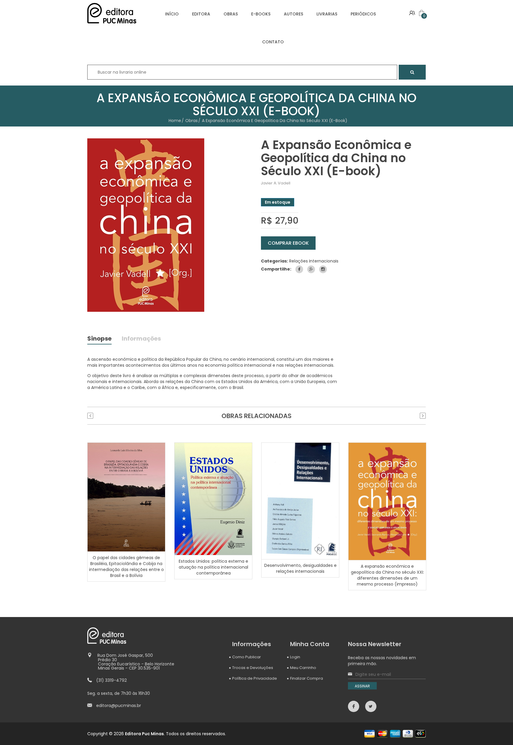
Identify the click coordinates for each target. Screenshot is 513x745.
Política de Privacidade (254, 678)
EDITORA (201, 14)
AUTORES (293, 14)
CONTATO (273, 42)
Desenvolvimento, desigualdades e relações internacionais (300, 568)
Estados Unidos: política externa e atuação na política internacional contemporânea (213, 567)
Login (295, 657)
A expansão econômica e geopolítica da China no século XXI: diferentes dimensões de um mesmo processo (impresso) (387, 575)
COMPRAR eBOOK (288, 243)
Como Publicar (246, 657)
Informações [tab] (141, 339)
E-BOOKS (260, 14)
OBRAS (231, 14)
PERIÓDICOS (363, 14)
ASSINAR (362, 686)
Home (175, 121)
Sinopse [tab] (99, 339)
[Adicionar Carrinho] (127, 497)
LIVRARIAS (326, 14)
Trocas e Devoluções (252, 667)
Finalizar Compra (306, 678)
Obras (191, 121)
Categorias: (274, 261)
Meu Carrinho (303, 667)
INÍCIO (172, 14)
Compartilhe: (276, 269)
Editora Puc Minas (144, 734)
